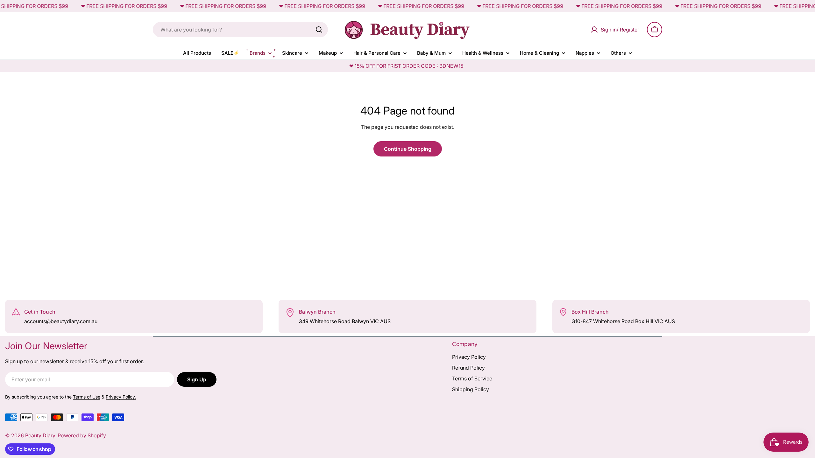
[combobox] (240, 29)
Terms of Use (86, 396)
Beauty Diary (40, 435)
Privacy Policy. (121, 396)
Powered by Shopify (82, 435)
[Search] (319, 29)
